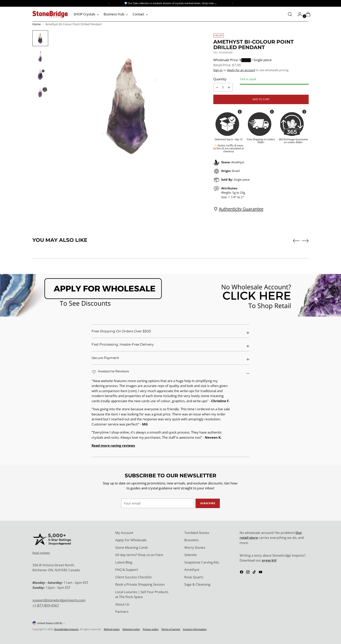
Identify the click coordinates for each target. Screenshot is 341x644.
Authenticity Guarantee (241, 209)
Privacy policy (151, 629)
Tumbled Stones (196, 532)
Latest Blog (123, 562)
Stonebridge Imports (66, 629)
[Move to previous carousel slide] (296, 240)
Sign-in (218, 70)
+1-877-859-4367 (45, 605)
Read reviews (41, 553)
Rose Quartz (193, 577)
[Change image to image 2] (40, 56)
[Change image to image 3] (40, 74)
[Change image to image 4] (40, 93)
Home (36, 24)
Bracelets (191, 540)
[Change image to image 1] (40, 38)
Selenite (190, 554)
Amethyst (191, 569)
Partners (121, 611)
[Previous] (109, 3)
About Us (122, 604)
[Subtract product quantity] (228, 87)
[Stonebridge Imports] (50, 14)
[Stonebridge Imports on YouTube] (261, 572)
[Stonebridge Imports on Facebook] (242, 572)
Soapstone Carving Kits (201, 562)
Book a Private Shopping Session (140, 584)
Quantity (220, 79)
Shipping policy (131, 629)
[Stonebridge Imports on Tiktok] (254, 572)
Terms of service (170, 629)
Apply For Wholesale (131, 540)
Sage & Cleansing (197, 584)
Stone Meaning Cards (131, 547)
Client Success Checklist (133, 577)
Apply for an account (241, 70)
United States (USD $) (49, 623)
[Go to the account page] (298, 14)
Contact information (195, 629)
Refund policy (112, 629)
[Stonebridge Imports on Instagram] (248, 572)
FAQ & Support (126, 569)
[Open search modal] (290, 14)
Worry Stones (194, 547)
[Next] (232, 3)
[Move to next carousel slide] (305, 240)
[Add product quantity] (217, 87)
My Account (124, 532)
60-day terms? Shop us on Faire (139, 554)
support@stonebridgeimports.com (58, 600)
